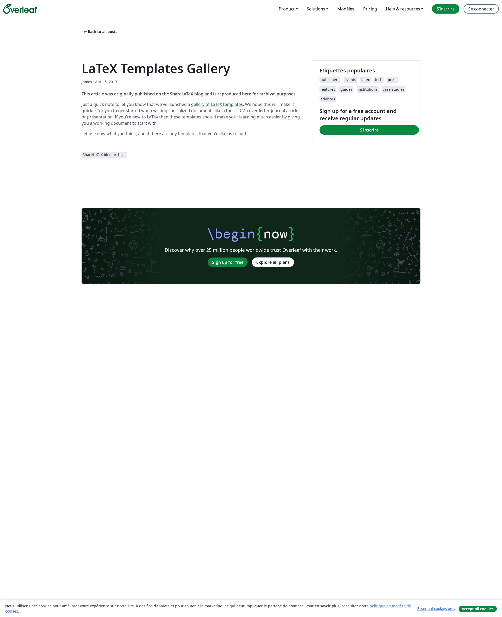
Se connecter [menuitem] (481, 9)
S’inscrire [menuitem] (446, 9)
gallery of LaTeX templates (217, 104)
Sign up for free (227, 262)
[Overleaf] (20, 9)
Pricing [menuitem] (370, 9)
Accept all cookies (478, 608)
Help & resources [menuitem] (403, 9)
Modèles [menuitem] (345, 9)
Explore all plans (273, 262)
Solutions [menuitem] (316, 9)
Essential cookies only (436, 608)
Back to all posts (100, 31)
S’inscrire (369, 130)
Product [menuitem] (287, 9)
